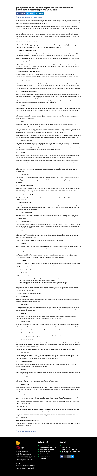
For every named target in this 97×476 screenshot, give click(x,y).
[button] (21, 13)
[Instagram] (65, 456)
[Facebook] (61, 456)
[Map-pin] (72, 456)
